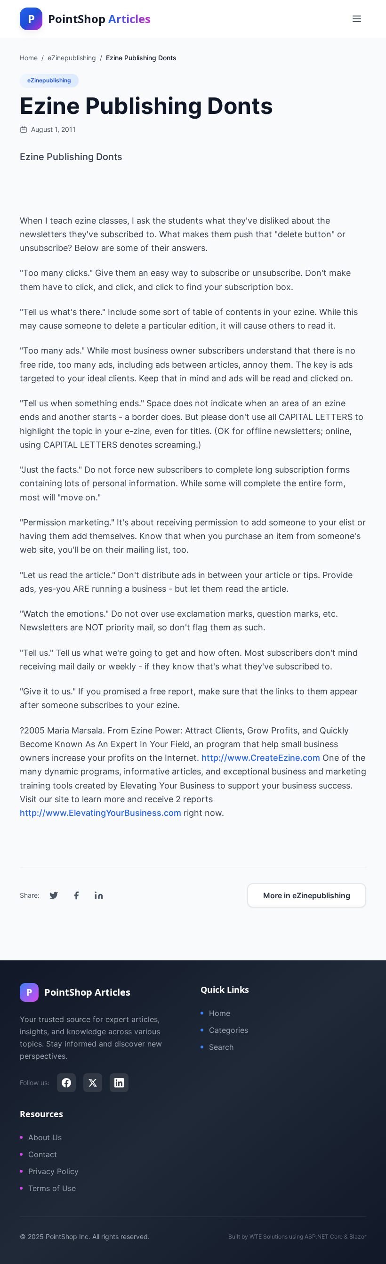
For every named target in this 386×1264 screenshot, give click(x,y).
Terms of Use (52, 1188)
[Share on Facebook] (76, 895)
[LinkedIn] (119, 1082)
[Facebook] (66, 1082)
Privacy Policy (53, 1171)
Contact (42, 1154)
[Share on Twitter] (53, 895)
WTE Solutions (268, 1236)
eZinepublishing (49, 80)
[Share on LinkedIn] (98, 895)
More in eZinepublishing (306, 895)
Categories (228, 1030)
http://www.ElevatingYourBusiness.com (100, 813)
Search (221, 1047)
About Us (45, 1137)
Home (219, 1013)
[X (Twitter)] (92, 1082)
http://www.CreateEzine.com (260, 758)
